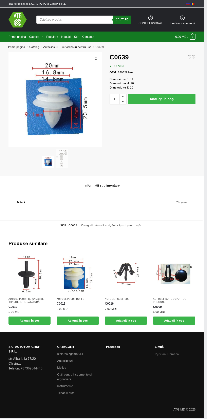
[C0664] (193, 57)
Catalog (34, 47)
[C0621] (189, 57)
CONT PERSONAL (150, 23)
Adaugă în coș (162, 99)
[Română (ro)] (192, 3)
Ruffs (80, 299)
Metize (61, 367)
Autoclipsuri (50, 47)
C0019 (12, 306)
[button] (123, 96)
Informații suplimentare (102, 185)
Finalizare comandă (182, 23)
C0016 (109, 303)
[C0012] (78, 274)
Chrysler (181, 202)
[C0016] (126, 274)
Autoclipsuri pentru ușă (76, 47)
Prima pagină (16, 47)
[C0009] (174, 274)
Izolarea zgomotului (70, 354)
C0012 (61, 303)
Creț (128, 299)
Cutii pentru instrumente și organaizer (74, 377)
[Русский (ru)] (188, 3)
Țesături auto (65, 393)
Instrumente (65, 386)
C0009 (157, 306)
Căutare (122, 19)
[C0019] (29, 274)
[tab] (102, 185)
